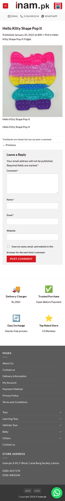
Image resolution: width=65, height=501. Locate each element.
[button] (5, 6)
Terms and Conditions (15, 402)
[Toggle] (60, 412)
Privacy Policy (10, 395)
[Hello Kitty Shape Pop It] (32, 80)
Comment (12, 170)
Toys (5, 412)
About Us (8, 363)
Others (6, 438)
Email (10, 215)
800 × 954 (43, 34)
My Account (9, 382)
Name (10, 199)
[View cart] (58, 6)
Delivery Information (14, 376)
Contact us (8, 369)
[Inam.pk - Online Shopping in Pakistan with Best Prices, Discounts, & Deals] (32, 6)
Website (11, 230)
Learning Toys (10, 418)
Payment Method (12, 389)
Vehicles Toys (10, 425)
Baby (5, 431)
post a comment (43, 139)
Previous (9, 144)
